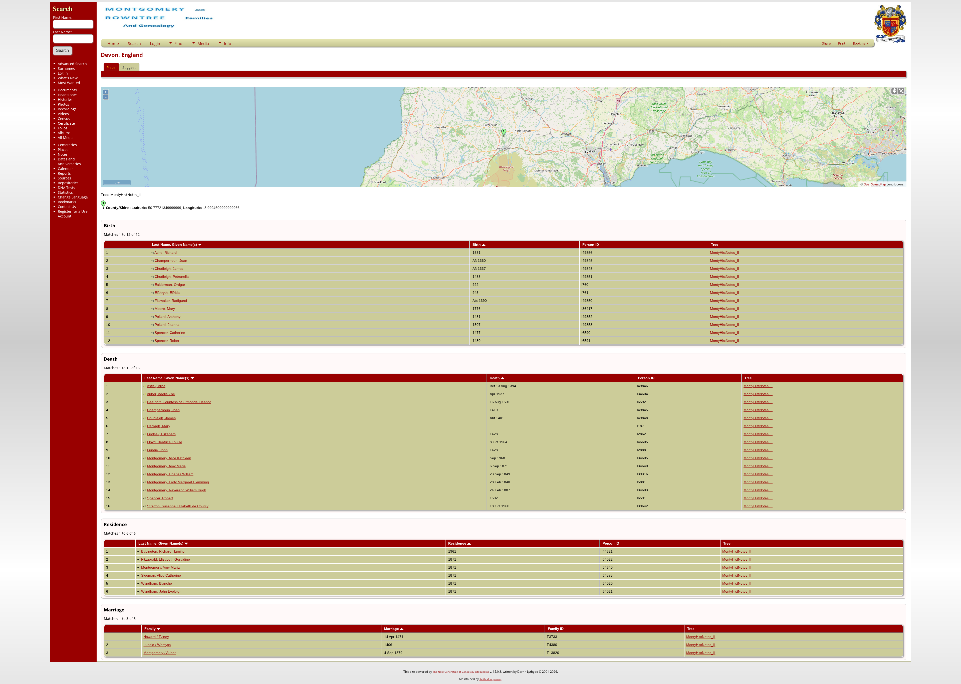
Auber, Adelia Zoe (161, 394)
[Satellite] (901, 91)
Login (155, 43)
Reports (64, 173)
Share (826, 43)
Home (113, 43)
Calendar (65, 168)
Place (111, 67)
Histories (65, 99)
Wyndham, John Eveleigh (161, 591)
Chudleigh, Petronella (172, 277)
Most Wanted (69, 82)
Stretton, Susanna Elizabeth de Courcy (177, 506)
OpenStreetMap (875, 184)
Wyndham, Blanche (156, 583)
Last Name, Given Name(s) (175, 245)
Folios (62, 128)
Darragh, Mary (158, 426)
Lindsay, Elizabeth (161, 434)
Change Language (73, 197)
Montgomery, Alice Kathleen (169, 458)
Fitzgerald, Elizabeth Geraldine (165, 559)
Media (203, 43)
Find (178, 43)
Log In (63, 73)
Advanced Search (72, 63)
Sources (64, 178)
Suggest (129, 67)
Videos (63, 113)
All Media (66, 137)
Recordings (67, 109)
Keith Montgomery (490, 679)
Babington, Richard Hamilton (163, 551)
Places (63, 149)
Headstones (68, 94)
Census (64, 118)
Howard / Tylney (156, 637)
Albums (64, 132)
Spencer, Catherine (170, 333)
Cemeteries (67, 144)
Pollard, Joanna (167, 325)
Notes (63, 154)
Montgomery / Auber (159, 653)
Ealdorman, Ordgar (170, 285)
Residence (457, 543)
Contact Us (67, 206)
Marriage (392, 629)
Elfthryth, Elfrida (167, 293)
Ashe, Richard (165, 253)
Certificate (66, 123)
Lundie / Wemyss (157, 645)
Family (150, 629)
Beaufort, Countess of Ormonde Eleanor (179, 402)
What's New (68, 78)
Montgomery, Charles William (170, 474)
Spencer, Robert (167, 341)
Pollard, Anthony (167, 317)
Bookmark (860, 43)
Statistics (65, 192)
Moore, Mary (165, 309)
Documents (67, 90)
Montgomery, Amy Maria (166, 466)
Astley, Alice (156, 386)
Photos (63, 104)
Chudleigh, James (169, 269)
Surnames (66, 68)
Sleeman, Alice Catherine (161, 575)
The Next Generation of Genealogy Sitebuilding (461, 671)
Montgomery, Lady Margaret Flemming (178, 482)
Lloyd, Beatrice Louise (164, 442)
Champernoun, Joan (171, 261)
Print (841, 43)
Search (63, 8)
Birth (477, 245)
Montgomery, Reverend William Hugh (176, 490)
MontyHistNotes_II (724, 253)
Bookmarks (67, 201)
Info (227, 43)
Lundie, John (157, 450)
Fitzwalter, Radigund (171, 301)
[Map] (894, 91)
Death (495, 378)
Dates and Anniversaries (69, 161)
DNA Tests (66, 187)
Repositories (68, 182)
